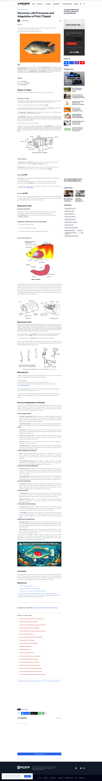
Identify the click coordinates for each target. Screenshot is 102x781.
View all (58, 718)
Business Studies (69, 214)
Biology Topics (24, 9)
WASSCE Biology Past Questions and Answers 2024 (78, 123)
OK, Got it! (27, 776)
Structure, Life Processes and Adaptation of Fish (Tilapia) (77, 109)
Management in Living (71, 222)
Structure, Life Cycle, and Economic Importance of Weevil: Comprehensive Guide (78, 103)
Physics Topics (69, 225)
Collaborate (82, 777)
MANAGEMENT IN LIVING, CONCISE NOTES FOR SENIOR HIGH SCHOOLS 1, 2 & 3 (78, 116)
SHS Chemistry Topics (71, 227)
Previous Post (21, 758)
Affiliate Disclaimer (69, 777)
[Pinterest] (71, 62)
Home (33, 4)
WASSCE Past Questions (71, 236)
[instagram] (77, 62)
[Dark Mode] (80, 3)
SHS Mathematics (70, 230)
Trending (47, 4)
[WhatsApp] (39, 713)
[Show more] (46, 713)
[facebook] (66, 62)
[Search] (83, 3)
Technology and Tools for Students (74, 233)
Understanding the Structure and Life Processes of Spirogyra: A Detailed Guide (78, 129)
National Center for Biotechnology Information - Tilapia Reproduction (38, 593)
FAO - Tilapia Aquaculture (26, 586)
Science (80, 230)
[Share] (60, 20)
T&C (76, 777)
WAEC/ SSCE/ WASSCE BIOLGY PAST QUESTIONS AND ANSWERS (42, 681)
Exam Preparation (70, 219)
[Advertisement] (39, 696)
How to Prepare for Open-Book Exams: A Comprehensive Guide (78, 96)
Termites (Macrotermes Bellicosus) (27, 634)
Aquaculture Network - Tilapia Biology (30, 588)
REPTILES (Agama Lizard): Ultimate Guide (77, 90)
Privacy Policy (53, 777)
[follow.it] (66, 65)
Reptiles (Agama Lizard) (25, 649)
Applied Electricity (70, 208)
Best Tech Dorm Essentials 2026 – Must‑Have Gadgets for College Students (68, 200)
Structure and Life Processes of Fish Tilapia (46, 607)
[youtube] (82, 62)
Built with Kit (74, 52)
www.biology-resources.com (49, 369)
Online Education (67, 4)
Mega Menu (56, 4)
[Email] (43, 713)
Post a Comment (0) (39, 754)
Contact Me (60, 777)
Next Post (58, 758)
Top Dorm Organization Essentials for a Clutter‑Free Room (79, 200)
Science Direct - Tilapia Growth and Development (33, 591)
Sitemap (76, 4)
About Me (45, 777)
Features (39, 4)
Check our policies (16, 777)
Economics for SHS (70, 216)
